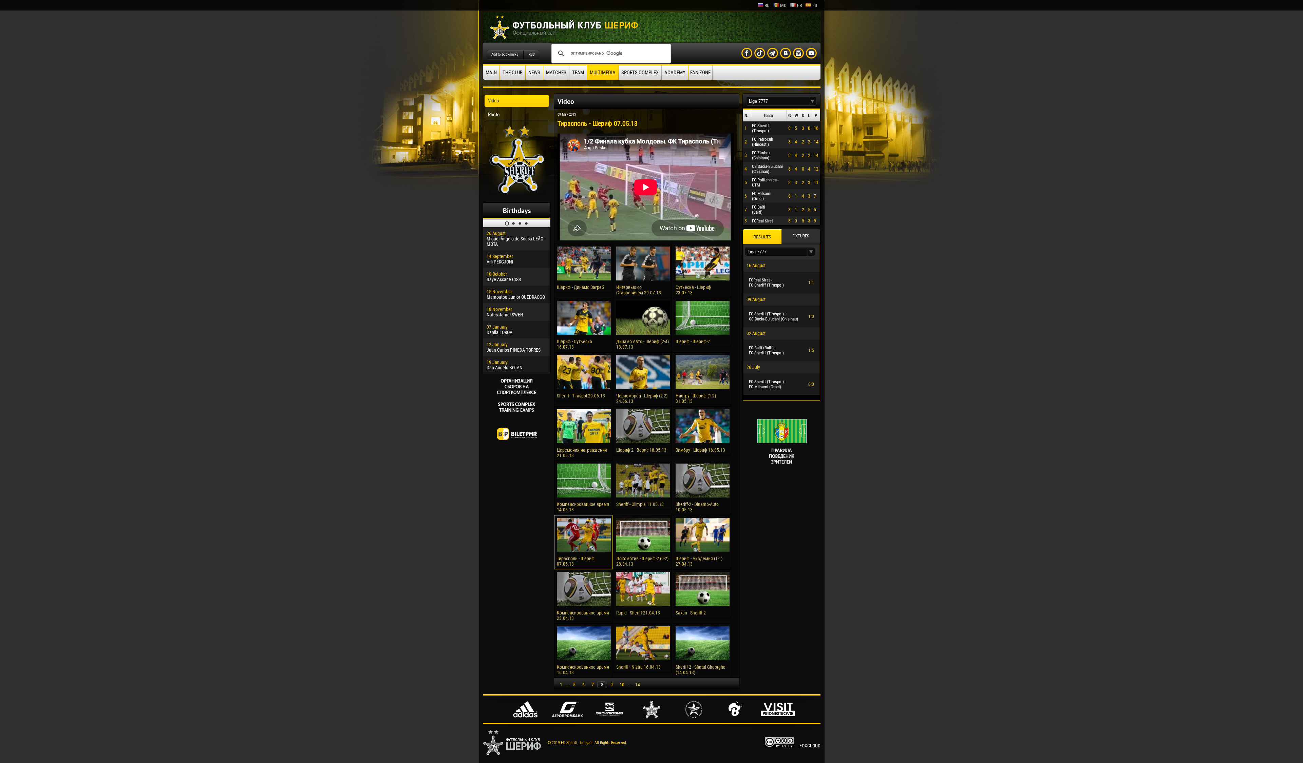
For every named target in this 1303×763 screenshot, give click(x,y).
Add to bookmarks (504, 54)
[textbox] (777, 101)
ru (767, 5)
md (783, 5)
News (534, 73)
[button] (812, 101)
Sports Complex (640, 73)
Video (493, 101)
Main (491, 73)
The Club (513, 73)
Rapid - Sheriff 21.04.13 (638, 612)
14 (637, 684)
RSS (532, 54)
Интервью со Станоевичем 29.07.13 (638, 290)
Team (578, 73)
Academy (674, 73)
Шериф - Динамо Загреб (580, 287)
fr (799, 5)
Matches (556, 73)
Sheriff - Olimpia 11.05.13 (640, 504)
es (814, 5)
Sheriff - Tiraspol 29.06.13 (581, 395)
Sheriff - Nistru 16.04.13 (638, 667)
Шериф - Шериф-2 (693, 341)
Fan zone (700, 73)
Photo (494, 115)
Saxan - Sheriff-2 (691, 612)
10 (622, 684)
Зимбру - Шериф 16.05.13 (700, 450)
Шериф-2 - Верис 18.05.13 (641, 450)
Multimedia (603, 73)
